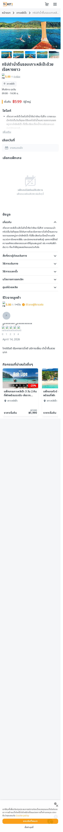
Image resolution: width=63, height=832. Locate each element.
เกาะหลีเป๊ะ (21, 13)
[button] (30, 148)
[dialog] (30, 816)
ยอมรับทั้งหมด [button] (30, 821)
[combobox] (56, 803)
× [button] (57, 806)
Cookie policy (22, 815)
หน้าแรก (6, 13)
